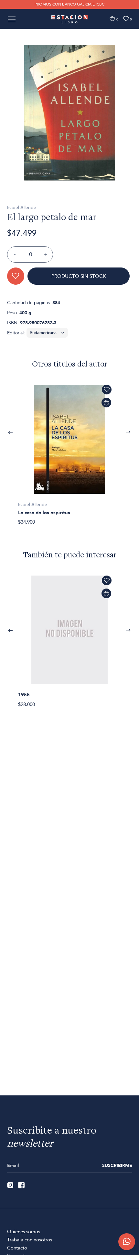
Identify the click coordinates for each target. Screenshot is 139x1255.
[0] (112, 18)
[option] (69, 113)
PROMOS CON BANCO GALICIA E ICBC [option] (69, 4)
